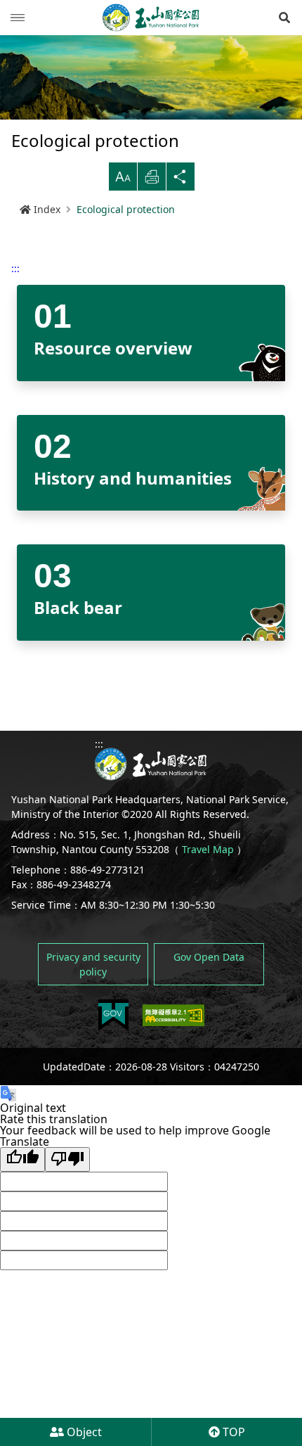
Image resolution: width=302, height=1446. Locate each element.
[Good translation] (22, 1159)
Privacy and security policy (93, 964)
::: (15, 268)
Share (180, 176)
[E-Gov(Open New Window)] (113, 1015)
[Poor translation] (67, 1159)
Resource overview (113, 347)
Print (152, 176)
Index (47, 209)
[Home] (151, 18)
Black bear (78, 607)
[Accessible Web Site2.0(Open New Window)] (173, 1015)
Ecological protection (126, 209)
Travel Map (208, 849)
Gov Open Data (208, 957)
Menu (17, 17)
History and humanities (133, 478)
